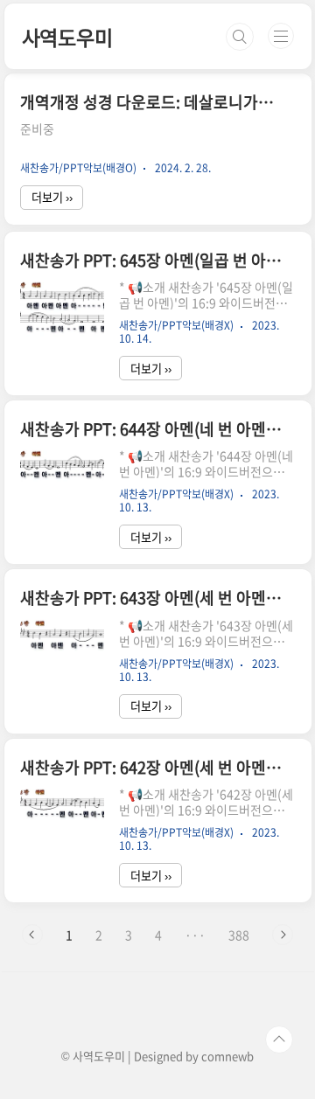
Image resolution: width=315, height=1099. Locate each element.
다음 (282, 934)
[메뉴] (281, 36)
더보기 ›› (52, 197)
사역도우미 (67, 37)
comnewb (227, 1055)
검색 (240, 37)
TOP (279, 1040)
